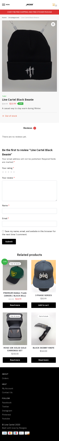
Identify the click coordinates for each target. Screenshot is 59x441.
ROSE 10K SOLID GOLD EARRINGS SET (15, 349)
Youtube (6, 418)
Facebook (7, 402)
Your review (8, 178)
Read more (15, 305)
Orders (5, 378)
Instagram (7, 410)
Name (5, 205)
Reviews (29, 128)
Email (5, 218)
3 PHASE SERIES (43, 295)
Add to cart (43, 305)
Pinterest (6, 414)
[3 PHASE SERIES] (43, 276)
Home (4, 17)
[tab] (29, 128)
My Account (7, 388)
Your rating (8, 168)
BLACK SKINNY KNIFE (43, 347)
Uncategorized (13, 17)
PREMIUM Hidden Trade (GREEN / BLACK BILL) (15, 294)
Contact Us (7, 392)
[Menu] (3, 5)
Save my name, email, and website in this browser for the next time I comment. (29, 233)
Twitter (5, 406)
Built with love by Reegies (14, 428)
